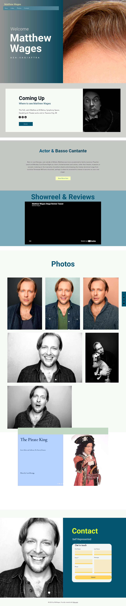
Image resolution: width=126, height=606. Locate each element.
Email (76, 557)
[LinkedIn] (25, 117)
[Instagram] (23, 117)
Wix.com (75, 602)
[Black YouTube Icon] (124, 303)
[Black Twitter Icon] (124, 297)
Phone (76, 566)
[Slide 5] (64, 483)
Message (96, 557)
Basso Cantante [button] (71, 150)
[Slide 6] (66, 483)
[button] (6, 8)
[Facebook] (20, 117)
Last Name (97, 549)
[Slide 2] (59, 483)
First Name (78, 549)
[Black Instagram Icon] (124, 300)
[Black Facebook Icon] (124, 294)
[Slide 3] (61, 483)
